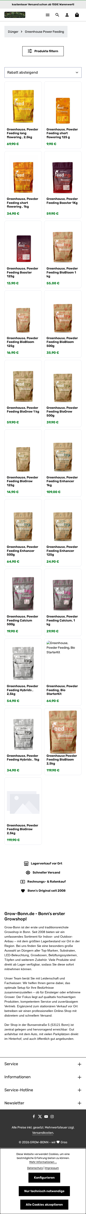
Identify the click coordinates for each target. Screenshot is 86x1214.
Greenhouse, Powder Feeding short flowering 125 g (62, 133)
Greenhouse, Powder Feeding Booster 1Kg (62, 201)
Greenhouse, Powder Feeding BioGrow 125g (22, 481)
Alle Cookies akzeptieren (44, 1204)
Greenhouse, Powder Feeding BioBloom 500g (62, 342)
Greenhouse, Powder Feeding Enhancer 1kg (62, 481)
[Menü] (47, 14)
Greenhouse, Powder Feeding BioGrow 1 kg (23, 410)
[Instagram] (52, 1117)
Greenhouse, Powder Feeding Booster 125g (22, 272)
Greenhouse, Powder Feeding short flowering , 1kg (22, 202)
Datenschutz (35, 1168)
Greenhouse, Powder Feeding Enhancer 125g (62, 550)
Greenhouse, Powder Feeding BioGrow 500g (62, 411)
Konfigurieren (44, 1178)
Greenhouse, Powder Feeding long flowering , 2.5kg (22, 133)
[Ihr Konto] (67, 14)
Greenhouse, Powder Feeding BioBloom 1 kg (62, 272)
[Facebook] (34, 1117)
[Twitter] (40, 1117)
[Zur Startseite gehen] (14, 15)
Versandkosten (42, 1133)
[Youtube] (46, 1117)
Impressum (52, 1168)
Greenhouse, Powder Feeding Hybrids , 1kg (23, 758)
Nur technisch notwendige (44, 1191)
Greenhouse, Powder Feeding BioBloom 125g (22, 342)
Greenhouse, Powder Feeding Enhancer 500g (22, 550)
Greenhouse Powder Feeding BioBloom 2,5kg (62, 759)
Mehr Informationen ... (43, 1162)
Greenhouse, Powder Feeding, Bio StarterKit (62, 690)
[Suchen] (57, 14)
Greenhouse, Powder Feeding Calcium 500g (22, 620)
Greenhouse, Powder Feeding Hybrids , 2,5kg (22, 690)
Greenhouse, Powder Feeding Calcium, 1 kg (62, 620)
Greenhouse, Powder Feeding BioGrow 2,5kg (22, 829)
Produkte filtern (46, 51)
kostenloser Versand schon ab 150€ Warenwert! (43, 4)
